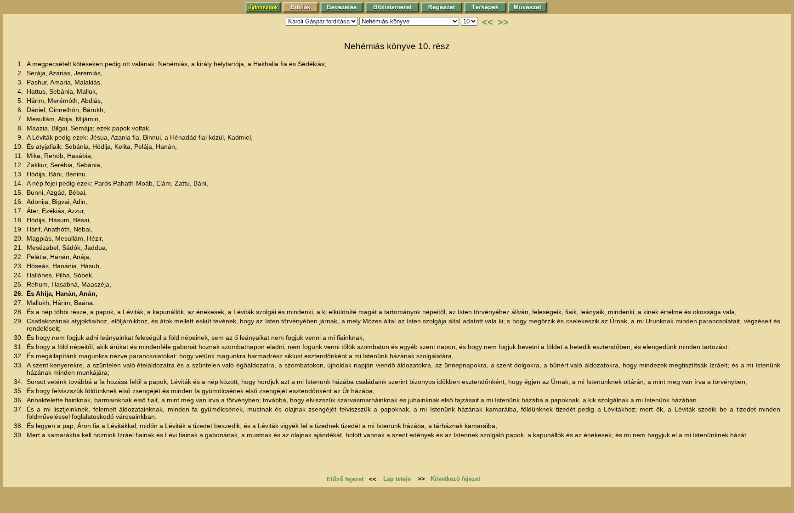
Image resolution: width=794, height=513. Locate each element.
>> (503, 22)
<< (487, 22)
